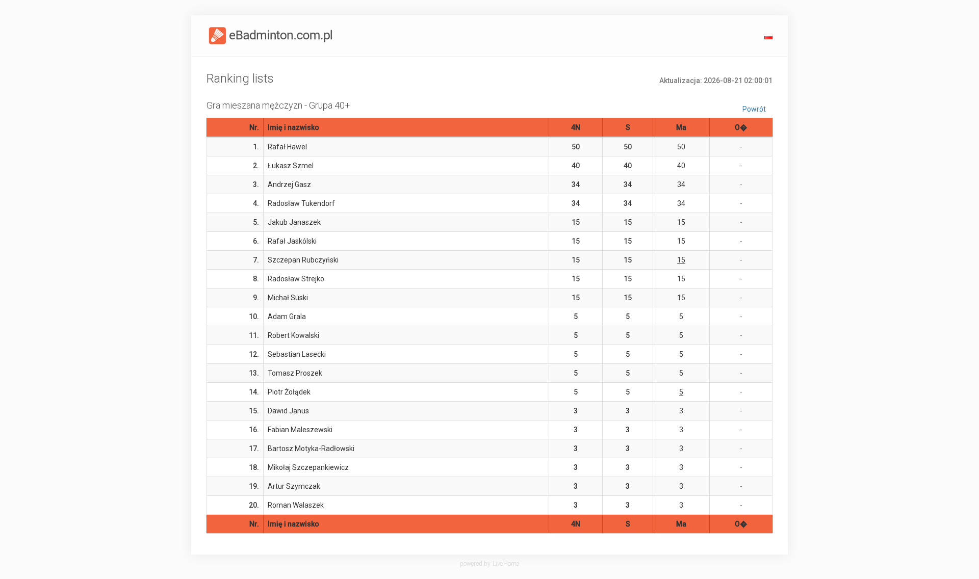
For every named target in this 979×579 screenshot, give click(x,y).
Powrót (754, 109)
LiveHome (506, 563)
